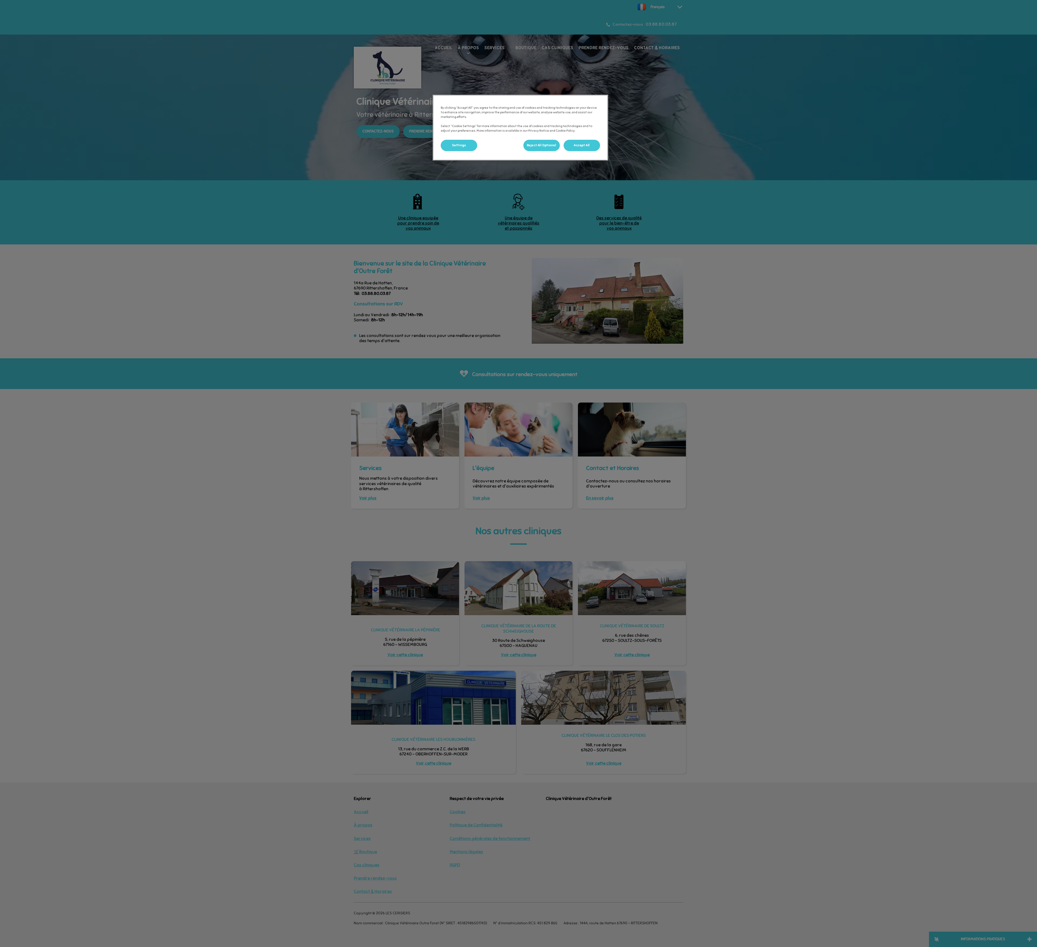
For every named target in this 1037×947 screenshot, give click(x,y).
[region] (520, 128)
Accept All (582, 145)
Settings (459, 145)
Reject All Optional (541, 145)
